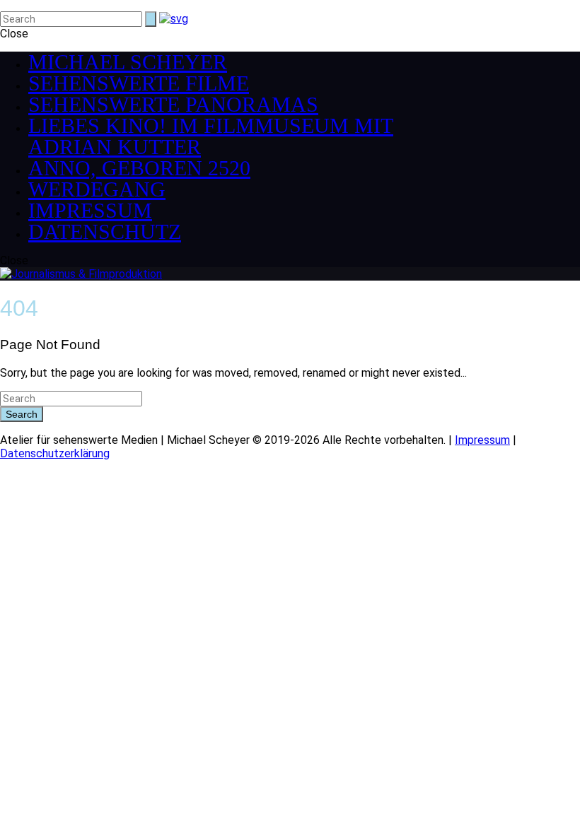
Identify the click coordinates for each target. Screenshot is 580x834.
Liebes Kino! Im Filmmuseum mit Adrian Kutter (210, 136)
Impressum (90, 210)
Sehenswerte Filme (138, 83)
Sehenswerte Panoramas (173, 104)
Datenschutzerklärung (55, 453)
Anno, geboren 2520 (139, 168)
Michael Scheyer (127, 62)
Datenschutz (104, 231)
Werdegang (97, 189)
